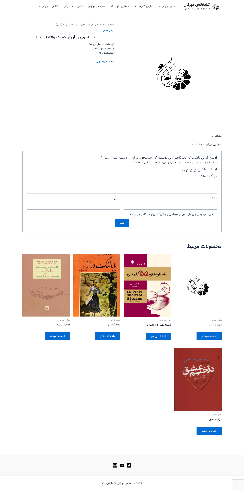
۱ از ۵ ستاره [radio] (199, 170)
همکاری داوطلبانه (120, 6)
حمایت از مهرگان (96, 6)
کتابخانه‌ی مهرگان (197, 5)
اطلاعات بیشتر (209, 336)
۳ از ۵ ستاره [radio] (191, 170)
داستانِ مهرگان (170, 6)
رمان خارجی (101, 25)
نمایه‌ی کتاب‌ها (145, 6)
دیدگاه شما (209, 176)
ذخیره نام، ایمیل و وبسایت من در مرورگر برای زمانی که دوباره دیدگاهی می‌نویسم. (171, 214)
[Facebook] (128, 465)
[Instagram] (115, 465)
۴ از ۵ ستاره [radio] (187, 170)
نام (214, 199)
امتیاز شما (209, 169)
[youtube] (122, 465)
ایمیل (116, 199)
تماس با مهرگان (50, 6)
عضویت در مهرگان (73, 6)
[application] (160, 6)
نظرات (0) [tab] (216, 136)
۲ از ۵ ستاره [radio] (195, 170)
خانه (112, 25)
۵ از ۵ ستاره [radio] (183, 170)
